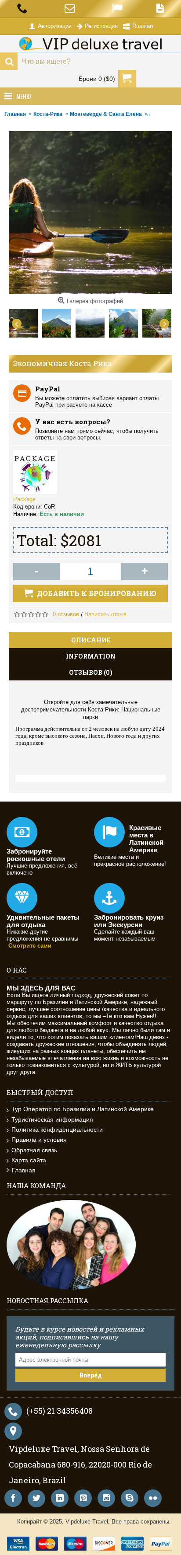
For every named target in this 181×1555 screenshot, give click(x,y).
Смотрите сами (29, 945)
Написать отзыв (105, 614)
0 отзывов (66, 614)
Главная (24, 1170)
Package (24, 499)
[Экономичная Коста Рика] (25, 321)
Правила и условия (39, 1139)
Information (91, 656)
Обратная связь (34, 1150)
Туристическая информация (52, 1119)
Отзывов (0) (90, 672)
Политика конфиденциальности (57, 1129)
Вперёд (91, 1375)
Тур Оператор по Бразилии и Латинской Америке (82, 1108)
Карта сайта (28, 1160)
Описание (90, 640)
